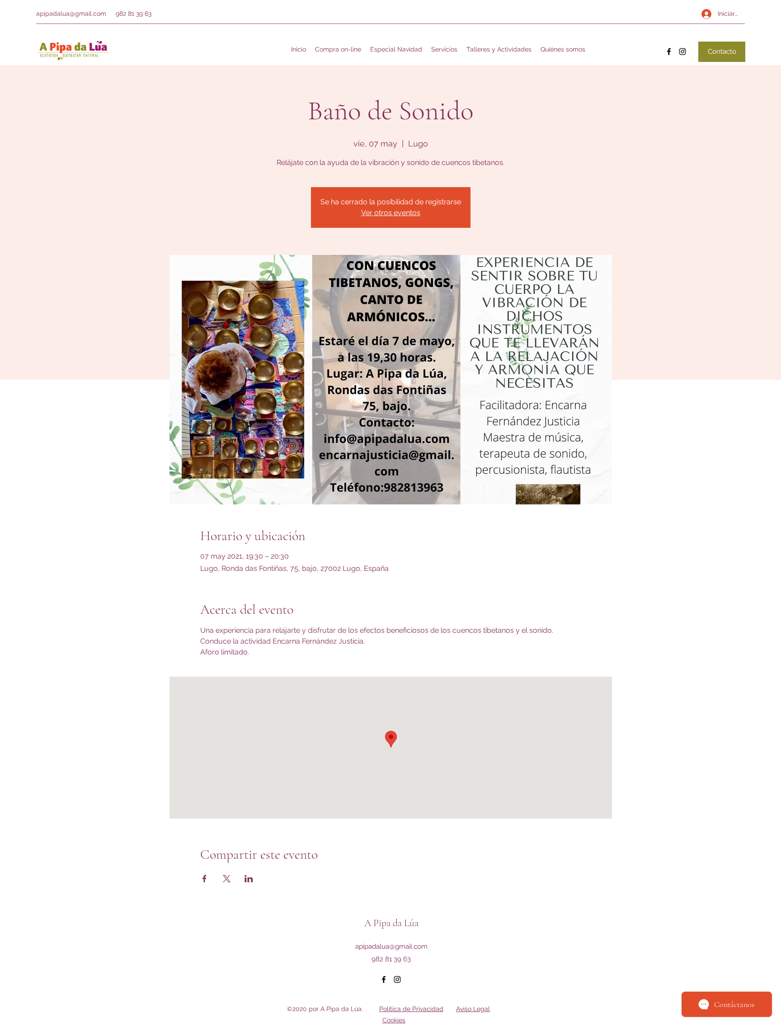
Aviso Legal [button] (473, 1008)
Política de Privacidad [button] (411, 1008)
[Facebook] (668, 51)
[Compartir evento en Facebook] (204, 878)
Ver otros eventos (390, 212)
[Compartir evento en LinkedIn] (249, 878)
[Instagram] (682, 51)
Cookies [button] (393, 1020)
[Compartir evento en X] (226, 878)
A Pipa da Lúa (391, 923)
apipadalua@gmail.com (71, 13)
